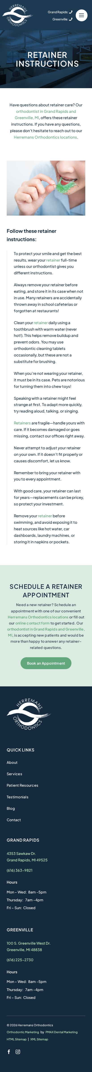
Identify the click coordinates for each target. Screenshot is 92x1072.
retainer (53, 260)
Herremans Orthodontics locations (45, 137)
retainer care (61, 104)
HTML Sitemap (17, 1039)
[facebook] (9, 1052)
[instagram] (18, 1052)
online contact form (32, 623)
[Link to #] (82, 15)
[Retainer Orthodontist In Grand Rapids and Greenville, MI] (17, 5)
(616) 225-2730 (20, 959)
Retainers (22, 422)
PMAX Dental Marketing (62, 1032)
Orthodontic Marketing (23, 1032)
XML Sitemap (39, 1039)
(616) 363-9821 (19, 870)
